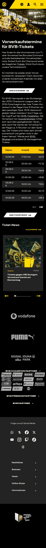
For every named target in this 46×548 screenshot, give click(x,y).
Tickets (21, 64)
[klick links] (34, 207)
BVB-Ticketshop (30, 116)
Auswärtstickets (26, 119)
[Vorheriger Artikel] (5, 296)
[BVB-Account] (28, 4)
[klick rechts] (41, 207)
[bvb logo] (4, 4)
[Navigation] (41, 4)
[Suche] (35, 4)
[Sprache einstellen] (22, 4)
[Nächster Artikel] (40, 296)
